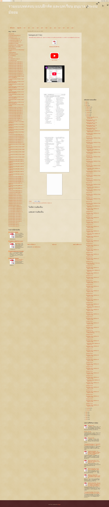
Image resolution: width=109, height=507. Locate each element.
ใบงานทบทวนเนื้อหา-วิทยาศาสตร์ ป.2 (15, 214)
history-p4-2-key (89, 140)
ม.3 (59, 28)
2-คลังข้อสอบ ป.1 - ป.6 (12, 37)
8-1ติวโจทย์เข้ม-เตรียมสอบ (13, 54)
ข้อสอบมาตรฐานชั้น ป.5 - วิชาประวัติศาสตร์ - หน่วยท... (91, 123)
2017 (86, 419)
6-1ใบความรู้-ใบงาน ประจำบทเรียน (14, 46)
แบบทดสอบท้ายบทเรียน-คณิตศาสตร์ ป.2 (15, 63)
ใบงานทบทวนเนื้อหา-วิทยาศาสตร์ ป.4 (15, 218)
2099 (86, 102)
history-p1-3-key (89, 192)
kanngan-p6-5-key (89, 211)
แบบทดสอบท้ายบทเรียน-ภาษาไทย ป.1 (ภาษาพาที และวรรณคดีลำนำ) (16, 77)
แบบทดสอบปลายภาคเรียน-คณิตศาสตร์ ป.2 (16, 134)
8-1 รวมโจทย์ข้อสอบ (12, 55)
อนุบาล (19, 28)
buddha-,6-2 (17, 233)
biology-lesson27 (91, 425)
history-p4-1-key (89, 145)
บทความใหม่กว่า (31, 244)
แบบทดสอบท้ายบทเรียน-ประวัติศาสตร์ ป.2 (15, 73)
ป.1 (24, 28)
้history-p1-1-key (89, 201)
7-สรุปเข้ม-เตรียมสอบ (12, 52)
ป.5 (42, 28)
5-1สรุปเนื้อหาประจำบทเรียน (13, 43)
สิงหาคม (88, 110)
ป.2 (29, 28)
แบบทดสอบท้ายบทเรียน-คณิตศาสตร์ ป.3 (15, 65)
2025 (86, 103)
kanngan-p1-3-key (89, 394)
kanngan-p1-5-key (89, 385)
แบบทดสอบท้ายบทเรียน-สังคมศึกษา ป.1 (15, 115)
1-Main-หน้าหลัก (11, 33)
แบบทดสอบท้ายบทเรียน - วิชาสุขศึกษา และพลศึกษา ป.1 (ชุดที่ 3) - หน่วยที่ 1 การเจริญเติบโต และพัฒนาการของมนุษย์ (94, 453)
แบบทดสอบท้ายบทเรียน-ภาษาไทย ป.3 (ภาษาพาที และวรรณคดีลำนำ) (16, 87)
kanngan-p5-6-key (89, 243)
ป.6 (46, 28)
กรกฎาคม (88, 112)
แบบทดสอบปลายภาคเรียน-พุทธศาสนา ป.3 (15, 142)
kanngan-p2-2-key (89, 178)
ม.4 (64, 28)
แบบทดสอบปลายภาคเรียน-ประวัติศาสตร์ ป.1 (16, 136)
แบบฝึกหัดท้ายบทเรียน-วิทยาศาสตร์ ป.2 (15, 197)
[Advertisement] (39, 21)
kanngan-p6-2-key (89, 224)
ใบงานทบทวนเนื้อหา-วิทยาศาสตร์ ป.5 (15, 219)
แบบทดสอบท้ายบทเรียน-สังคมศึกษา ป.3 (15, 118)
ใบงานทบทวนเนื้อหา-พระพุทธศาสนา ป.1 (15, 211)
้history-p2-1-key (89, 182)
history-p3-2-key (89, 159)
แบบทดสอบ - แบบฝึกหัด (14, 232)
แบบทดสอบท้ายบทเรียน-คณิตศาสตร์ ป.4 (15, 66)
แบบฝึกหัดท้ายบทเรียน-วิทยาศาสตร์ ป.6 (15, 203)
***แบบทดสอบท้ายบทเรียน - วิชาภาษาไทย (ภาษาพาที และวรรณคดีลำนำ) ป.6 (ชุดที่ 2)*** (92, 493)
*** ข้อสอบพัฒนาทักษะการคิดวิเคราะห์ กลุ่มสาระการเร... (93, 169)
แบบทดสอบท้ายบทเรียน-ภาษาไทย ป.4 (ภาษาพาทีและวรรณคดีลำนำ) (16, 92)
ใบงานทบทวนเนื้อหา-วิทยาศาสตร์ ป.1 (15, 213)
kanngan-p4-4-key (89, 289)
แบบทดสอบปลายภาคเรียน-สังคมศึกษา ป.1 (15, 176)
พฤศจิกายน (88, 107)
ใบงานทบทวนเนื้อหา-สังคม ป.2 (13, 224)
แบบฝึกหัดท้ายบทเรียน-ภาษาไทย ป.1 (14, 194)
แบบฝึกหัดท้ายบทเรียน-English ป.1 (14, 205)
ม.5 (68, 28)
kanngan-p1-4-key (89, 389)
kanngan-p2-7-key (89, 348)
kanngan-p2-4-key (89, 362)
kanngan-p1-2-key (89, 197)
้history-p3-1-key (89, 163)
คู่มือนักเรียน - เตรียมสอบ (14, 258)
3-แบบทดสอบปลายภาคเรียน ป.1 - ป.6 (15, 40)
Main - (11, 252)
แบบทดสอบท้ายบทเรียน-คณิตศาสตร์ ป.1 (15, 62)
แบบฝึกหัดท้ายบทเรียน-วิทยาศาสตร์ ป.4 (15, 200)
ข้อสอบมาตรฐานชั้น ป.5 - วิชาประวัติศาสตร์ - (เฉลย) (91, 120)
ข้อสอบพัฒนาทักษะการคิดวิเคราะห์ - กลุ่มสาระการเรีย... (92, 209)
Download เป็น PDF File (54, 46)
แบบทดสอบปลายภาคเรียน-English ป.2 (15, 192)
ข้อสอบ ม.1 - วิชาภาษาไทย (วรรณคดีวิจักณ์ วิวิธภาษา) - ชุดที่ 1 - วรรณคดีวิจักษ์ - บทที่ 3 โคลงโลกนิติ (94, 476)
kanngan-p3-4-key (89, 325)
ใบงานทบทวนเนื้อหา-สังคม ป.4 (13, 226)
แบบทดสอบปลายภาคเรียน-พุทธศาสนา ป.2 (15, 141)
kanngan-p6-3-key (89, 220)
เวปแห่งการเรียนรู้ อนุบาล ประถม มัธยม (17, 251)
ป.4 (38, 28)
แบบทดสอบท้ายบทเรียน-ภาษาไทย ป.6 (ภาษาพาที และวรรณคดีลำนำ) (16, 103)
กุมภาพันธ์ (88, 408)
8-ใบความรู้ (10, 57)
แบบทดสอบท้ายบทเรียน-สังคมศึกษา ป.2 (15, 116)
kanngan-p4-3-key (89, 293)
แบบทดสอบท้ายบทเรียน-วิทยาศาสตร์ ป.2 (15, 110)
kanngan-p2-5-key (89, 357)
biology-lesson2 (18, 243)
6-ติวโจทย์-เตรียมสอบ (12, 48)
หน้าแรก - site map (87, 431)
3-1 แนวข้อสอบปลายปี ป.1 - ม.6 (14, 38)
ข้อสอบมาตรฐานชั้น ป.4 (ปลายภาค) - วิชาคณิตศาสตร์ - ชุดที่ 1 (93, 469)
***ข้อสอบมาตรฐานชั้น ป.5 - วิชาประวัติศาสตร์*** (92, 118)
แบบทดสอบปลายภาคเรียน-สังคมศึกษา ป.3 (15, 179)
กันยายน (88, 108)
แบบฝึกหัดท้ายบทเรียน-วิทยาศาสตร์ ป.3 (15, 198)
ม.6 (72, 28)
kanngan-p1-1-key (89, 403)
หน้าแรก (12, 28)
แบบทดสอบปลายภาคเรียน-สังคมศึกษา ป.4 (15, 181)
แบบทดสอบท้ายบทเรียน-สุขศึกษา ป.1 (14, 120)
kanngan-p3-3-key (89, 330)
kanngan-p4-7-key (89, 275)
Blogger (59, 504)
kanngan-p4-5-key (89, 284)
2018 (86, 417)
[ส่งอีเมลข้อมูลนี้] (34, 201)
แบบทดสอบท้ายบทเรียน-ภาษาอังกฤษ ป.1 (15, 107)
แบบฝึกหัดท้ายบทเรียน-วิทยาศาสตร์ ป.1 (15, 195)
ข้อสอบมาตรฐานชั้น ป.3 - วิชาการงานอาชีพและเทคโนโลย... (93, 332)
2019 (86, 415)
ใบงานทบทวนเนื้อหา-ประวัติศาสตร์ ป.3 (15, 210)
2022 (86, 412)
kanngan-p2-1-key (89, 375)
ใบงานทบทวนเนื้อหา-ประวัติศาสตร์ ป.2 (15, 208)
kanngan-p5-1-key (89, 265)
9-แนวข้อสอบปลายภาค (12, 60)
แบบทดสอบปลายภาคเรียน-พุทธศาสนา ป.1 (15, 139)
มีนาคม (87, 115)
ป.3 (33, 28)
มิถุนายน (88, 114)
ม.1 (51, 28)
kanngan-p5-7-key (89, 239)
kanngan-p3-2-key (89, 334)
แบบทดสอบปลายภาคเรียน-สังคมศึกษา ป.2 (15, 178)
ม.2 (55, 28)
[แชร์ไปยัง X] (37, 201)
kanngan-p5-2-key (89, 261)
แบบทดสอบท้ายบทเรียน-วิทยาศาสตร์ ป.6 (15, 113)
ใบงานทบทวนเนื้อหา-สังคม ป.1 (13, 222)
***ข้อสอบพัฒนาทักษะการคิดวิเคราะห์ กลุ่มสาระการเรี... (92, 131)
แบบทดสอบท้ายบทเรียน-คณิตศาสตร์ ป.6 (15, 70)
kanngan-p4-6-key (89, 280)
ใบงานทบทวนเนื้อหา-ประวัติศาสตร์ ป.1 (15, 206)
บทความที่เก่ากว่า (77, 244)
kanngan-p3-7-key (89, 312)
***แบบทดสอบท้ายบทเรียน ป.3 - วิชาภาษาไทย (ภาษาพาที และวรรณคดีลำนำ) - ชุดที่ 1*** (92, 445)
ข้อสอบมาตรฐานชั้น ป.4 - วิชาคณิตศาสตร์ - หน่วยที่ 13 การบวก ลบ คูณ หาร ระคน (94, 461)
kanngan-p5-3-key (89, 256)
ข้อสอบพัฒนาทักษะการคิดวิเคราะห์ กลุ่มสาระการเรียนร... (93, 134)
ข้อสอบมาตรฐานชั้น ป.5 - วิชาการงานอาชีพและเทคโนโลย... (93, 264)
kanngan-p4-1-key (89, 302)
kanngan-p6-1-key (89, 229)
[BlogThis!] (36, 201)
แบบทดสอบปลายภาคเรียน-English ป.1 (15, 190)
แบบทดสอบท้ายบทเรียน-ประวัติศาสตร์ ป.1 (15, 71)
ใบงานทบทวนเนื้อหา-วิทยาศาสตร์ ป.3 (15, 216)
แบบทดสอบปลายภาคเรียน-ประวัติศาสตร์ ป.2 (16, 137)
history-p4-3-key (89, 136)
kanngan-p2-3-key (89, 173)
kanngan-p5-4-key (89, 252)
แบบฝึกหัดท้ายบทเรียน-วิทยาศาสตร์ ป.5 (15, 202)
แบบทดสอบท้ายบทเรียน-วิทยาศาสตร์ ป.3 (15, 112)
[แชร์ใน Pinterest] (39, 201)
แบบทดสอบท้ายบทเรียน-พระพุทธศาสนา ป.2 (16, 74)
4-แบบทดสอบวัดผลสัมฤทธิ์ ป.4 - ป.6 (14, 41)
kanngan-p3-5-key (89, 321)
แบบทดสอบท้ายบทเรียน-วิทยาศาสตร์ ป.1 (15, 108)
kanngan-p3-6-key (89, 316)
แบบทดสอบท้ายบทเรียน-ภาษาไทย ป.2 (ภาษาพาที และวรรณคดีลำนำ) (16, 82)
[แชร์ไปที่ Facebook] (38, 201)
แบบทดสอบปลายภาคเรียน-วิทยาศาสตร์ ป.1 (16, 159)
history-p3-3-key (89, 155)
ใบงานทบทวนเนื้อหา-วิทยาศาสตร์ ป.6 (15, 221)
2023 (86, 105)
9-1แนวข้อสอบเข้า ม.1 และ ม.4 (14, 58)
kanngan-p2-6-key (89, 353)
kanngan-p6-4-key (89, 215)
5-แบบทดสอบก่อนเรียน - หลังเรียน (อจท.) (15, 45)
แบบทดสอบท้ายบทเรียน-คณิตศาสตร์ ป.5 (15, 68)
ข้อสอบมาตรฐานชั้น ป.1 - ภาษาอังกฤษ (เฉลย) (19, 260)
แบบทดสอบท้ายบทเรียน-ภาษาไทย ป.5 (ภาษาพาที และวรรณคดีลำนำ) (16, 97)
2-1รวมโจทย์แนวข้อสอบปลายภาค (14, 35)
